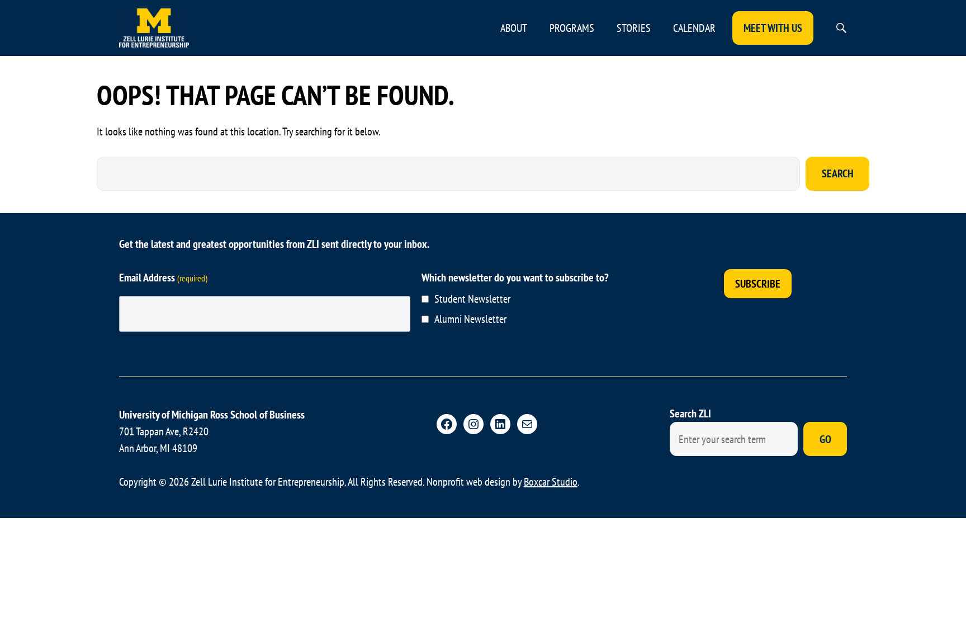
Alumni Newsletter (470, 319)
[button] (841, 28)
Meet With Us (773, 28)
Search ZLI (690, 413)
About (513, 28)
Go (825, 439)
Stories (634, 28)
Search (838, 173)
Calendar (694, 28)
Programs (572, 28)
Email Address (163, 277)
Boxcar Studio (550, 481)
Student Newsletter (472, 299)
